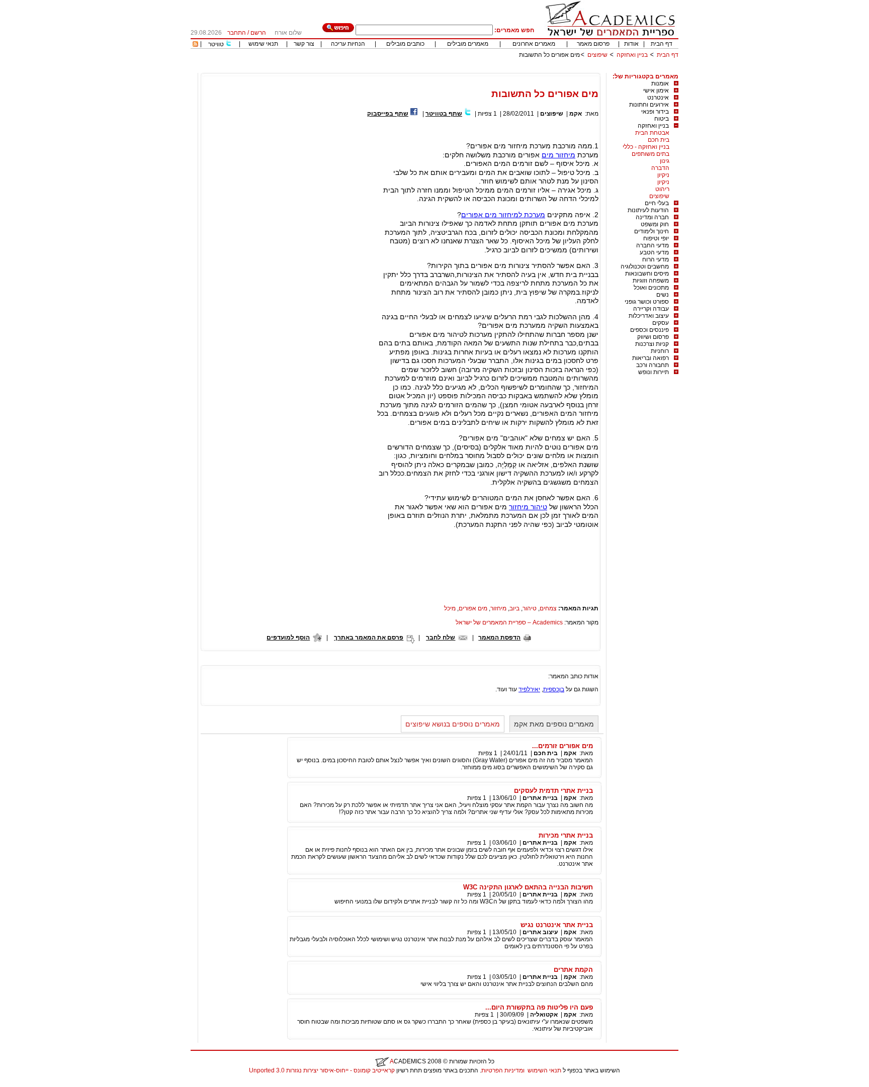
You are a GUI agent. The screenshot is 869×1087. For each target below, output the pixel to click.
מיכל (450, 608)
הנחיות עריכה (348, 43)
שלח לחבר (440, 637)
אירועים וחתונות (649, 104)
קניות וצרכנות (652, 343)
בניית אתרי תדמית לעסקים (553, 790)
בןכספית (553, 689)
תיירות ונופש (653, 372)
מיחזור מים (558, 155)
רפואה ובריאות (650, 357)
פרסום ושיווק (653, 336)
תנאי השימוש (544, 1070)
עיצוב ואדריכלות (649, 315)
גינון (664, 160)
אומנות (660, 83)
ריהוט (662, 189)
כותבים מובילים (405, 43)
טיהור (530, 608)
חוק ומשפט (655, 224)
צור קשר (304, 43)
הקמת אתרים (573, 969)
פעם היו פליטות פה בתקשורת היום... (539, 1007)
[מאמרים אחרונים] (195, 44)
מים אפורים (473, 608)
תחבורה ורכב (652, 365)
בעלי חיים (657, 203)
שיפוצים (597, 54)
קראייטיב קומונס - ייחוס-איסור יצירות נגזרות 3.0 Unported (322, 1070)
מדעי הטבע (654, 252)
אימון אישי (656, 90)
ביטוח (661, 118)
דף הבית (661, 43)
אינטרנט (658, 97)
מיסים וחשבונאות (647, 273)
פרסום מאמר (593, 43)
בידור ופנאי (655, 111)
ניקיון (663, 174)
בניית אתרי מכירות (566, 835)
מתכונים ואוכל (651, 287)
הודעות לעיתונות (648, 210)
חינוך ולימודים (651, 231)
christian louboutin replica (39, 1083)
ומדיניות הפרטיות (503, 1070)
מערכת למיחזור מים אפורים (503, 215)
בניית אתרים (540, 797)
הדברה (660, 167)
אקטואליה (544, 1014)
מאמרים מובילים (467, 43)
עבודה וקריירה (651, 308)
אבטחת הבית (652, 132)
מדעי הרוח (655, 259)
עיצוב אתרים (540, 932)
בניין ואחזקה (631, 54)
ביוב (514, 608)
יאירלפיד (529, 689)
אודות (631, 43)
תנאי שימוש (263, 43)
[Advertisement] (495, 69)
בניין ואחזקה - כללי (646, 146)
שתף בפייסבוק (387, 113)
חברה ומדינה (652, 217)
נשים (662, 294)
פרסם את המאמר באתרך (368, 637)
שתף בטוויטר (443, 113)
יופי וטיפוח (656, 238)
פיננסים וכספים (649, 329)
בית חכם (658, 139)
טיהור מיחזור (528, 507)
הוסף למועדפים (288, 637)
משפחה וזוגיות (651, 280)
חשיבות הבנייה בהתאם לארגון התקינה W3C (528, 887)
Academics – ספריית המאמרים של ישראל (509, 622)
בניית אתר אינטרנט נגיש (556, 925)
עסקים (660, 322)
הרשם (258, 32)
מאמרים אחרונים (533, 43)
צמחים (548, 608)
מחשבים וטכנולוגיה (645, 266)
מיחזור (498, 608)
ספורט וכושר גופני (647, 301)
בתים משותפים (650, 153)
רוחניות (660, 350)
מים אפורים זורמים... (562, 746)
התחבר (236, 32)
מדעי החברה (652, 245)
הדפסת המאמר (499, 637)
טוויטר (216, 44)
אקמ (575, 113)
